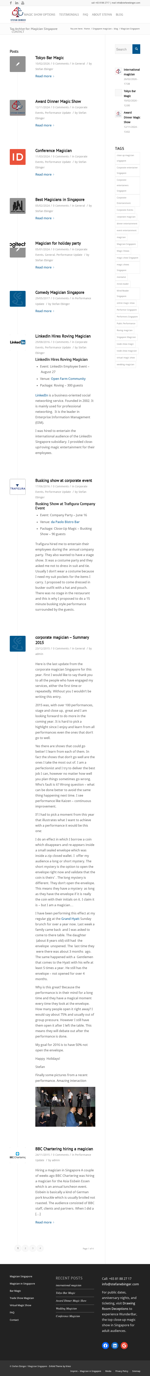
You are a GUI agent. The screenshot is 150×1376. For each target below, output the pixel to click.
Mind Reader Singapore (123, 294)
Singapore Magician (126, 337)
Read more (43, 76)
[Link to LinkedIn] (17, 3)
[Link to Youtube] (23, 3)
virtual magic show (126, 357)
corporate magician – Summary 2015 (62, 640)
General (80, 63)
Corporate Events (125, 210)
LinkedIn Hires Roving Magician (63, 336)
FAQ (12, 1312)
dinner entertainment (127, 223)
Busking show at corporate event (63, 480)
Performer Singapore (127, 310)
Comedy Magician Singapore (59, 292)
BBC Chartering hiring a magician (64, 1148)
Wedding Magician (66, 1308)
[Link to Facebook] (11, 3)
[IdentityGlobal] (18, 157)
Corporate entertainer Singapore (127, 170)
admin (39, 654)
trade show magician (127, 351)
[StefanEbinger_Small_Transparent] (18, 108)
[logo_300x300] (18, 299)
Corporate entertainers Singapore (123, 185)
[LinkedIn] (18, 342)
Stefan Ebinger (44, 69)
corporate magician (126, 217)
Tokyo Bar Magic (49, 57)
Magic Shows (123, 251)
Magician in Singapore (22, 1283)
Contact (14, 1319)
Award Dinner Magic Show (58, 101)
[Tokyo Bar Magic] (18, 64)
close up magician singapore (125, 158)
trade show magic (125, 344)
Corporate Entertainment (124, 200)
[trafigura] (18, 487)
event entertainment (127, 230)
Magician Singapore (126, 244)
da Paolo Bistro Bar (65, 522)
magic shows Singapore (123, 267)
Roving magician (124, 330)
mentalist (121, 277)
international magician (68, 1285)
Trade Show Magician (22, 1298)
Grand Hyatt (70, 919)
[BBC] (18, 1155)
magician (121, 237)
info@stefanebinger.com (120, 1284)
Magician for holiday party (58, 243)
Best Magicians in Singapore (60, 199)
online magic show (126, 303)
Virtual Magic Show (20, 1305)
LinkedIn (41, 395)
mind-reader (123, 284)
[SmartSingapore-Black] (18, 206)
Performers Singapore (127, 316)
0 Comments (61, 63)
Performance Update (58, 112)
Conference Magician (53, 150)
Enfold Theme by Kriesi (60, 1366)
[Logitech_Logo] (18, 250)
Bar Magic (15, 1290)
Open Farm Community (68, 379)
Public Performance (126, 323)
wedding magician (125, 364)
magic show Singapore (127, 258)
